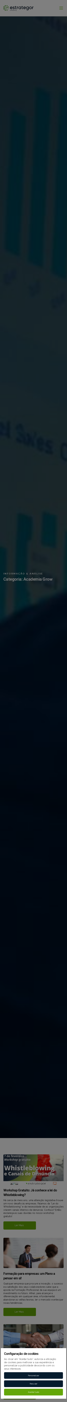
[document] (33, 701)
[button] (33, 1375)
